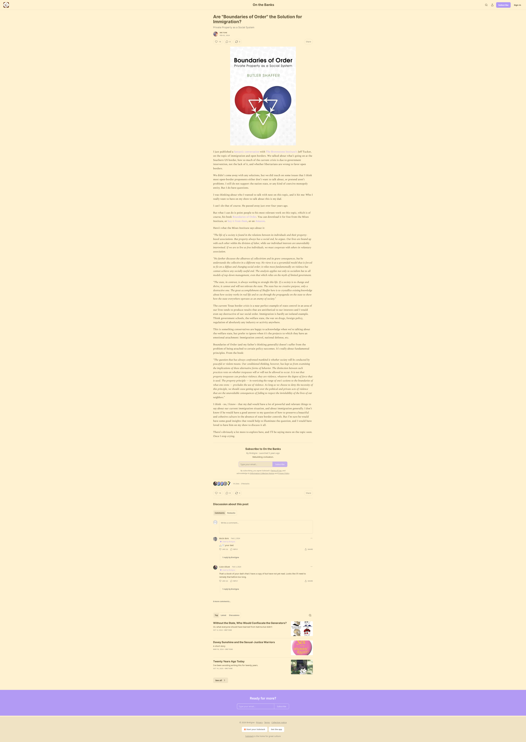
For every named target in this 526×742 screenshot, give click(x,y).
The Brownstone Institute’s (281, 152)
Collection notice (279, 722)
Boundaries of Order (244, 217)
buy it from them (237, 221)
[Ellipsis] (311, 538)
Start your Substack (255, 729)
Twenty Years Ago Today (229, 661)
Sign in (517, 5)
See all (218, 680)
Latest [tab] (223, 615)
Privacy (259, 722)
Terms (267, 722)
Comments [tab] (220, 513)
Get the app (276, 729)
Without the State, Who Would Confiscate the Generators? (250, 623)
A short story (219, 646)
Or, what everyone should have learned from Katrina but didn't (242, 626)
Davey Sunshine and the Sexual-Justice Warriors (244, 642)
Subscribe (503, 5)
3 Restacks (245, 483)
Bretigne (223, 33)
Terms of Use (276, 470)
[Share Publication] (492, 5)
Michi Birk (224, 538)
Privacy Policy (283, 473)
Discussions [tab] (234, 615)
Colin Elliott (224, 566)
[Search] (486, 5)
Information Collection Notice (262, 473)
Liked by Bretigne (228, 542)
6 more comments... (222, 601)
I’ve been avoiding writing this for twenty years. (235, 665)
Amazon (260, 221)
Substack (249, 736)
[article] (263, 628)
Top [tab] (216, 615)
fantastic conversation (246, 152)
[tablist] (225, 513)
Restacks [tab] (231, 513)
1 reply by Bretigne (230, 557)
